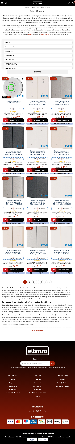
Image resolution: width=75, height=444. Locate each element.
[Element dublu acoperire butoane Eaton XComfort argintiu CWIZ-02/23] (13, 187)
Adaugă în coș (15, 120)
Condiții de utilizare (62, 386)
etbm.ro (27, 7)
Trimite (52, 363)
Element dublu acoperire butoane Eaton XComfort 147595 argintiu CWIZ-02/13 (61, 102)
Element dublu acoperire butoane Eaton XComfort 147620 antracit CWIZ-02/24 (37, 202)
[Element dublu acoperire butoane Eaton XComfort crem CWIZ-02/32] (13, 237)
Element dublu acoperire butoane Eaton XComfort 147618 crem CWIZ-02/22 (62, 152)
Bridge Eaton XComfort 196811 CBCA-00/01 (13, 102)
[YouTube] (37, 410)
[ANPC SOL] (32, 440)
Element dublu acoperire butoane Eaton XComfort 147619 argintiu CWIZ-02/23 (13, 202)
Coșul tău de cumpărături (37, 393)
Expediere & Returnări (12, 393)
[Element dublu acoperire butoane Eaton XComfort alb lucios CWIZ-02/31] (61, 187)
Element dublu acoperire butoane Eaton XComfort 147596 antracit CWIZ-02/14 (13, 152)
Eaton (30, 34)
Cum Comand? (12, 386)
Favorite (37, 396)
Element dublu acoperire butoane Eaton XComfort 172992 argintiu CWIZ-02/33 (37, 252)
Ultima (50, 282)
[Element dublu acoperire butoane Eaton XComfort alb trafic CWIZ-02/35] (61, 237)
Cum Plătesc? (12, 389)
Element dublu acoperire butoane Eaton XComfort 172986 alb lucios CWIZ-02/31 (61, 202)
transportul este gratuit (62, 437)
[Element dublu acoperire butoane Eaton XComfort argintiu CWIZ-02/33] (37, 237)
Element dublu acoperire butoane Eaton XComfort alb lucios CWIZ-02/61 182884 (37, 102)
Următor (46, 282)
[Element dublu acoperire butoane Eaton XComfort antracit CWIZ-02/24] (37, 187)
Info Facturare (37, 386)
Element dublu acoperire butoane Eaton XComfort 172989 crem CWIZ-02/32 (13, 252)
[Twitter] (30, 410)
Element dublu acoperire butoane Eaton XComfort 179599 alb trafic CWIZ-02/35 (62, 252)
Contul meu (37, 379)
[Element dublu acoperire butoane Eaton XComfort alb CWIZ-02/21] (37, 137)
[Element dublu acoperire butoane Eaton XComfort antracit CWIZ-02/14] (13, 137)
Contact (12, 379)
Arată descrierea (37, 330)
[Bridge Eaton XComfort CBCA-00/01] (13, 87)
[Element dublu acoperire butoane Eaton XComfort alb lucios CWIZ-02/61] (37, 87)
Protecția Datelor (62, 383)
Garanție (62, 379)
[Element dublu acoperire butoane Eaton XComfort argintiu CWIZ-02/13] (61, 87)
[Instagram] (44, 410)
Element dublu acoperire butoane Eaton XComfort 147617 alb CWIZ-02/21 (37, 152)
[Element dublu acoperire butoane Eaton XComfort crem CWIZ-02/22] (61, 137)
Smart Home (45, 34)
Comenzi (37, 383)
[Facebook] (33, 410)
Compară (37, 389)
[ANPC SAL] (43, 440)
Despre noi (12, 383)
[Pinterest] (41, 410)
